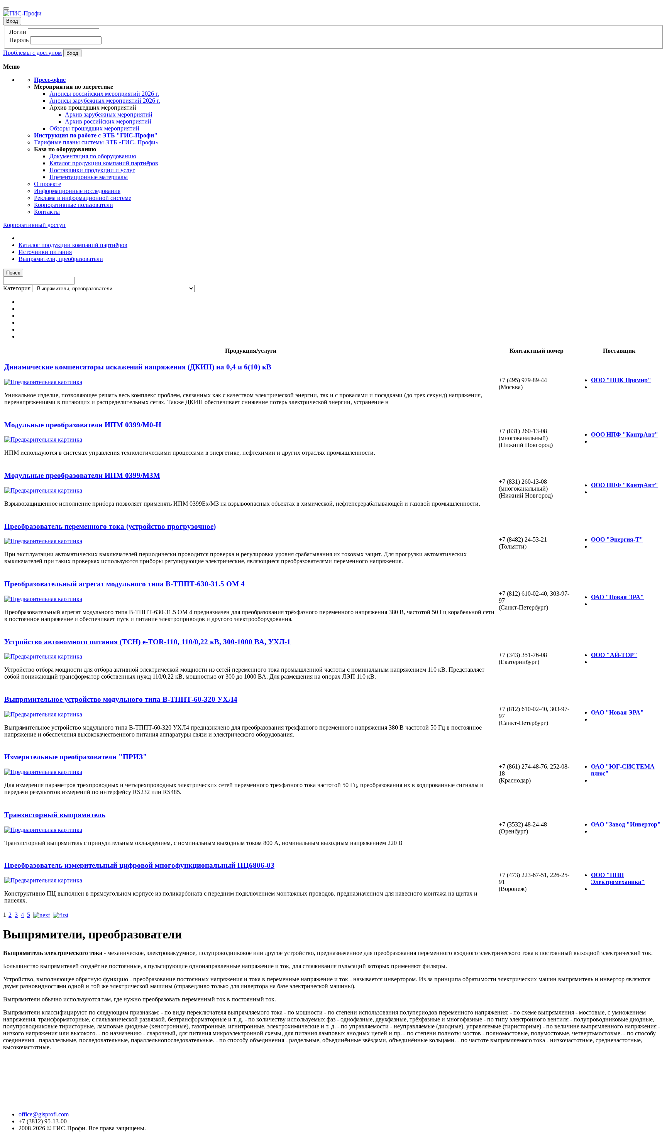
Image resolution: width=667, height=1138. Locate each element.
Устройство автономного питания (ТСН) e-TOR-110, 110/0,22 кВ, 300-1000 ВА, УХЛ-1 (147, 642)
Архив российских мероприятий (108, 121)
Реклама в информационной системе (82, 198)
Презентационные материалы (88, 177)
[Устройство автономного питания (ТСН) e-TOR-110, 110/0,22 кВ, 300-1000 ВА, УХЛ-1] (43, 656)
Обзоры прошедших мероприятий (94, 128)
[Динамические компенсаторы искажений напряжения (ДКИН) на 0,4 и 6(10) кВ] (43, 382)
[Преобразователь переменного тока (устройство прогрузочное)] (43, 541)
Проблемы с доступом (32, 52)
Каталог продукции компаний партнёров (103, 163)
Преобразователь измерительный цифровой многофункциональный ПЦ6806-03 (139, 865)
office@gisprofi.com (44, 1114)
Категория (16, 288)
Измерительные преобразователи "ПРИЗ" (75, 757)
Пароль (19, 40)
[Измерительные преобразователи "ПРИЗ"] (43, 772)
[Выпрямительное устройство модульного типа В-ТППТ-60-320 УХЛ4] (43, 714)
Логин (17, 32)
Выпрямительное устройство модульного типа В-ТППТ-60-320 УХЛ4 (120, 699)
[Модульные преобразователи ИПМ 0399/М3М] (43, 490)
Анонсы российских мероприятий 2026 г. (104, 93)
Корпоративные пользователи (73, 205)
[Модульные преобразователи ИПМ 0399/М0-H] (43, 439)
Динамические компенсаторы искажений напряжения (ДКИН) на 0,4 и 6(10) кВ (137, 367)
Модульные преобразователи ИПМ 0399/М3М (82, 475)
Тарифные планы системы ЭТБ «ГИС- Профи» (96, 142)
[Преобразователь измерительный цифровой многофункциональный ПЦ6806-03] (43, 880)
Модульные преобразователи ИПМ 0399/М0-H (82, 425)
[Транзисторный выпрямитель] (43, 829)
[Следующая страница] (41, 914)
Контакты (47, 211)
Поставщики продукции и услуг (92, 170)
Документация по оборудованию (92, 156)
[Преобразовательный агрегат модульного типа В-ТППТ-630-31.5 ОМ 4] (43, 599)
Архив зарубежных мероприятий (108, 114)
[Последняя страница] (60, 914)
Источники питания (45, 252)
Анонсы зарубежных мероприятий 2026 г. (104, 100)
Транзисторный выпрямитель (54, 815)
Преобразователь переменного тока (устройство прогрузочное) (110, 526)
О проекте (47, 184)
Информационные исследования (77, 191)
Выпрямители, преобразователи (61, 259)
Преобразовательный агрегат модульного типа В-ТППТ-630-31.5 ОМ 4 (124, 584)
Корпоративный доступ (34, 225)
